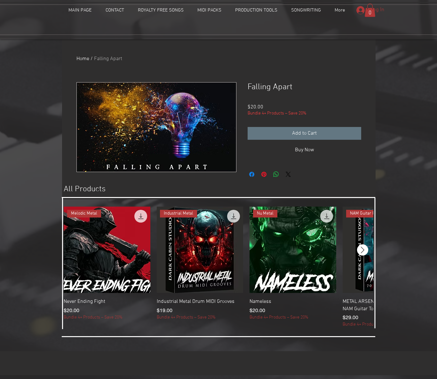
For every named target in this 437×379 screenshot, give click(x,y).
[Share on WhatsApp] (276, 174)
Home (82, 59)
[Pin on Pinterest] (264, 174)
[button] (370, 10)
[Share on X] (288, 174)
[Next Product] (362, 250)
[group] (218, 267)
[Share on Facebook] (252, 174)
